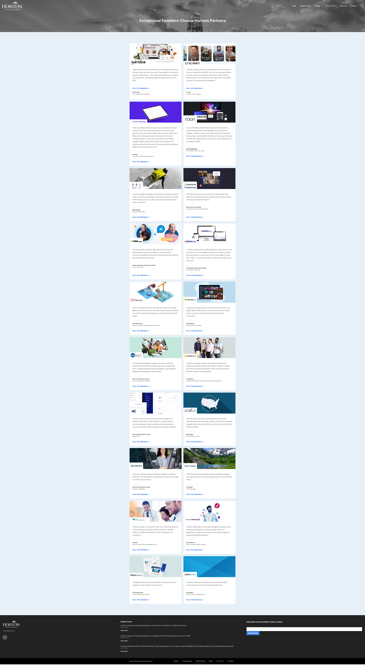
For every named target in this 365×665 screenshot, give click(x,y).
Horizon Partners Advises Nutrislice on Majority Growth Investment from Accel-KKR (155, 636)
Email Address (251, 626)
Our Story (343, 6)
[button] (361, 6)
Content (317, 6)
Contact (354, 6)
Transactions (305, 6)
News (211, 661)
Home (294, 6)
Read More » (124, 630)
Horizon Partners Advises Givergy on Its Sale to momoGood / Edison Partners (153, 625)
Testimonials (331, 6)
